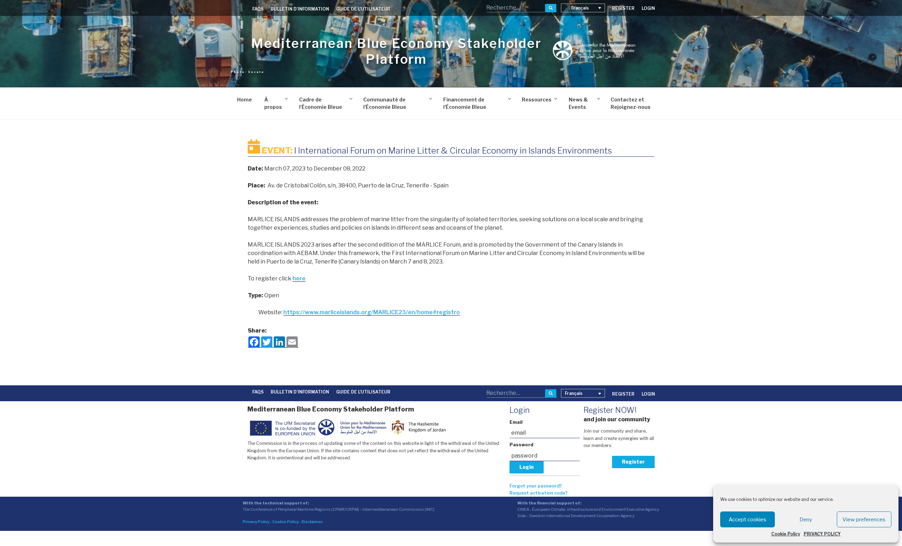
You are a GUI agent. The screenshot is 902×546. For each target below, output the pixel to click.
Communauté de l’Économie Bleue (384, 103)
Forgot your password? (535, 486)
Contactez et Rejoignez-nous (630, 103)
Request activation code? (538, 493)
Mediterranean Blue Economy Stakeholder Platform (396, 51)
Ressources (536, 100)
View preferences (863, 519)
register (623, 8)
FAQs (258, 9)
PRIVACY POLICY (822, 533)
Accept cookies (747, 519)
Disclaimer (312, 521)
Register (633, 462)
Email (516, 422)
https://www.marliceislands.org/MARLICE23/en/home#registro (371, 312)
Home (244, 100)
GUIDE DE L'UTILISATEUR (363, 9)
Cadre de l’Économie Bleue (320, 103)
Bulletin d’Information (300, 9)
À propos (273, 103)
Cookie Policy (785, 533)
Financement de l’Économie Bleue (464, 103)
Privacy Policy (256, 521)
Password (521, 444)
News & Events (578, 103)
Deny (805, 519)
